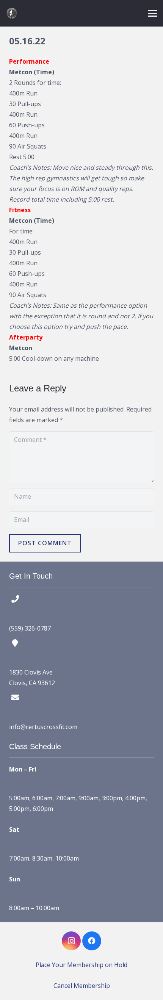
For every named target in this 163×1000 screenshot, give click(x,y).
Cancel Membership (81, 985)
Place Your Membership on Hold (81, 965)
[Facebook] (91, 940)
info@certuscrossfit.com (43, 727)
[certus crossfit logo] (11, 13)
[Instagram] (71, 940)
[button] (152, 13)
